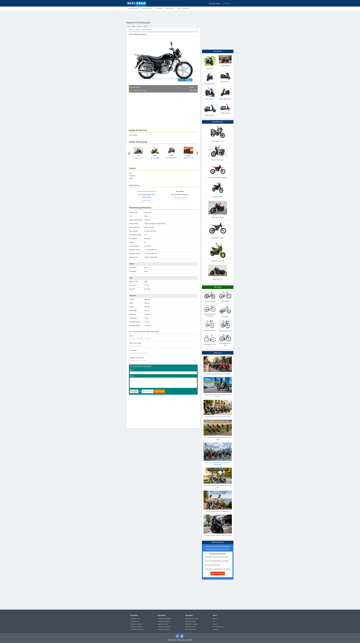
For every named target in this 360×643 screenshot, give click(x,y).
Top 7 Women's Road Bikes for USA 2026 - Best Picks (218, 438)
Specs (138, 30)
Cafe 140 (138, 158)
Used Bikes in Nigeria (190, 621)
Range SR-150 (188, 158)
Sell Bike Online (133, 8)
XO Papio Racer (171, 158)
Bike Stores (170, 8)
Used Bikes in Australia (136, 627)
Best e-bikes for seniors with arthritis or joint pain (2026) (217, 486)
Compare (191, 87)
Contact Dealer (146, 201)
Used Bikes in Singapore (191, 624)
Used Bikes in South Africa (192, 619)
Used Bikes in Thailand (164, 629)
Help (214, 621)
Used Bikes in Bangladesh (164, 619)
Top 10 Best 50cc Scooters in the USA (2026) (217, 416)
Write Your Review (152, 332)
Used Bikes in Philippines (164, 627)
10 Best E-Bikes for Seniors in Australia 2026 (218, 511)
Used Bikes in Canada (136, 624)
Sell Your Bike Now (218, 573)
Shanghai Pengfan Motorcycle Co (146, 191)
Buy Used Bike (147, 8)
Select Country (215, 4)
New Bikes (159, 8)
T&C (214, 627)
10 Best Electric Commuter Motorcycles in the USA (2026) (217, 396)
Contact (215, 624)
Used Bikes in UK (134, 621)
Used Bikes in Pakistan (164, 621)
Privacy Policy (219, 627)
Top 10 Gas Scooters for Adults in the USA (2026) (217, 535)
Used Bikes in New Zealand (137, 629)
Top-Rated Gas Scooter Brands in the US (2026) (218, 374)
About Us (215, 619)
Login (227, 3)
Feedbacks (215, 629)
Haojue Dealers (134, 185)
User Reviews (145, 30)
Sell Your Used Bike (218, 542)
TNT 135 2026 (154, 158)
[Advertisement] (180, 15)
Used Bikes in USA (135, 619)
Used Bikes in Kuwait (190, 629)
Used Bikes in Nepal (163, 624)
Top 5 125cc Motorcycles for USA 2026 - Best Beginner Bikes (217, 463)
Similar (132, 30)
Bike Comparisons (184, 8)
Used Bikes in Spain (190, 627)
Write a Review (193, 90)
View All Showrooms (180, 198)
